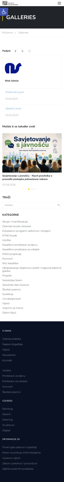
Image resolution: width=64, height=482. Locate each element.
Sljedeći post (13, 108)
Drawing (7, 419)
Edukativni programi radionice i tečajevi (26, 230)
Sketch (6, 414)
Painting (7, 408)
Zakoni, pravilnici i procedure (19, 463)
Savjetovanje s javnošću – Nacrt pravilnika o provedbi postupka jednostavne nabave (27, 177)
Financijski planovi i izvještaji (19, 447)
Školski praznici (11, 289)
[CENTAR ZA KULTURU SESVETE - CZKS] (11, 3)
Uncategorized (11, 298)
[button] (4, 12)
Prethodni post (14, 92)
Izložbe (6, 240)
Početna (7, 32)
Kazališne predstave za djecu (20, 244)
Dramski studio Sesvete (16, 226)
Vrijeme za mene (12, 308)
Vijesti (6, 303)
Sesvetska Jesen (12, 280)
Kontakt (7, 360)
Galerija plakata (11, 338)
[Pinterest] (29, 51)
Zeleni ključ (9, 312)
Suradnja (7, 294)
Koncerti (7, 258)
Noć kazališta (10, 263)
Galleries (23, 32)
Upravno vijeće (11, 458)
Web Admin (12, 80)
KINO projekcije (11, 254)
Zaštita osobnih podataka (17, 468)
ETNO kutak (9, 235)
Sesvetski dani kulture (15, 284)
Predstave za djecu (13, 375)
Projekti (7, 275)
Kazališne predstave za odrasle (20, 249)
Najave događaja (12, 344)
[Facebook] (15, 51)
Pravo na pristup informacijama (21, 452)
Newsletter (9, 355)
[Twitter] (22, 51)
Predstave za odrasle (14, 381)
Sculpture (8, 425)
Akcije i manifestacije (15, 221)
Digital (6, 430)
